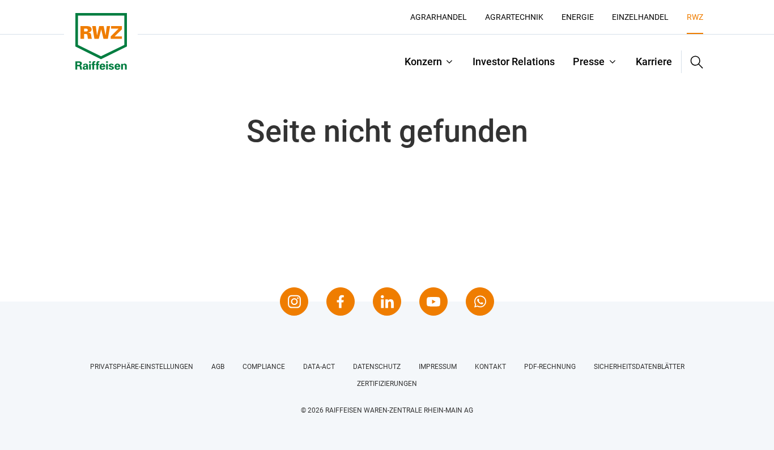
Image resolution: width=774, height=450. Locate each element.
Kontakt (490, 367)
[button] (692, 61)
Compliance (264, 367)
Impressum (438, 367)
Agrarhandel (438, 17)
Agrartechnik (514, 17)
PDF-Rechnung (550, 367)
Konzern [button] (423, 61)
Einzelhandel (640, 17)
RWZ (695, 17)
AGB (217, 367)
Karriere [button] (654, 61)
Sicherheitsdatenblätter (639, 367)
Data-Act (319, 367)
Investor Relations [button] (514, 61)
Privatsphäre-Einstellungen (141, 367)
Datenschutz (377, 367)
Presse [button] (589, 61)
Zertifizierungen (387, 384)
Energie (578, 17)
